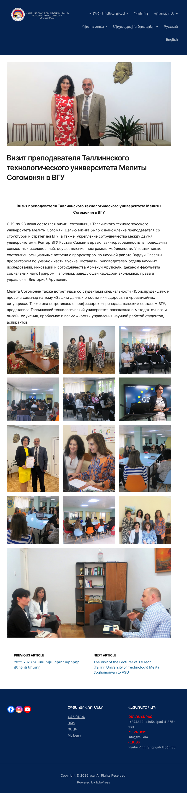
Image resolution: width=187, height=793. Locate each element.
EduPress (103, 782)
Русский (171, 26)
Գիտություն (93, 26)
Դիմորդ (141, 13)
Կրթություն (164, 13)
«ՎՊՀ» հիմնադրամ (107, 13)
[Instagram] (19, 709)
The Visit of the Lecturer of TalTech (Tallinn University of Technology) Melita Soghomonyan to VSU (126, 667)
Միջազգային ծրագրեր (134, 26)
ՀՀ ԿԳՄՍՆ (76, 717)
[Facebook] (11, 709)
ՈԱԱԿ (72, 729)
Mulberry (74, 735)
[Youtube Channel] (27, 709)
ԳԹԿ (71, 723)
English (172, 39)
